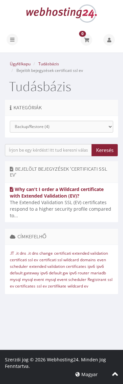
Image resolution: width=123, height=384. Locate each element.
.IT (12, 253)
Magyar (89, 374)
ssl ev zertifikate (51, 286)
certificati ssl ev (24, 260)
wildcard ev (78, 286)
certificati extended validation (81, 253)
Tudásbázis (48, 64)
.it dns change (40, 253)
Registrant (97, 279)
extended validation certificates (57, 266)
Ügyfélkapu (20, 64)
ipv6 (91, 266)
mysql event (33, 279)
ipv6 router (79, 273)
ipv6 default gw (54, 273)
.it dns (20, 253)
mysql (15, 279)
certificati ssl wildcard (59, 260)
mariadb (98, 273)
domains (88, 260)
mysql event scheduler (65, 279)
